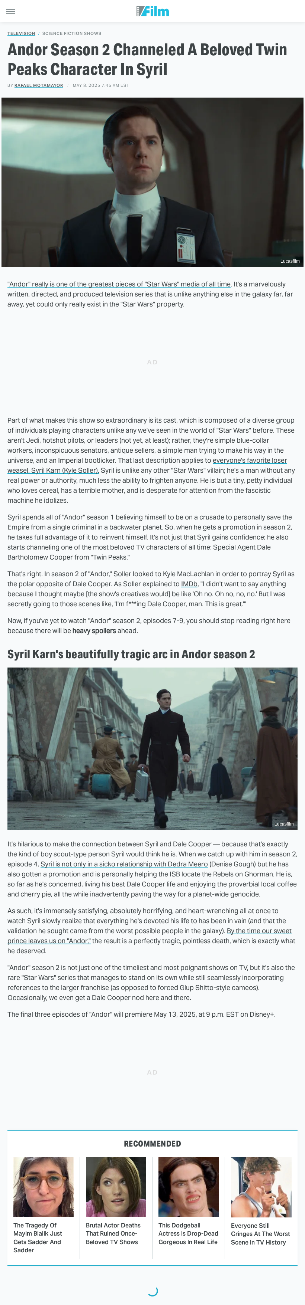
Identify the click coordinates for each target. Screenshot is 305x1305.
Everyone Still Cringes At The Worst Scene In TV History (260, 1234)
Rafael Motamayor (39, 85)
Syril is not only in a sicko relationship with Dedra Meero (124, 864)
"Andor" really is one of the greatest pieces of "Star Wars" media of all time (119, 284)
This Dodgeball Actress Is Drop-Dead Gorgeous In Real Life (188, 1234)
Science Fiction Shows (72, 33)
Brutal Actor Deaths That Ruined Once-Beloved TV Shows (113, 1234)
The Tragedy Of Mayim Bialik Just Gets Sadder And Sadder (37, 1238)
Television (21, 33)
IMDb (189, 584)
